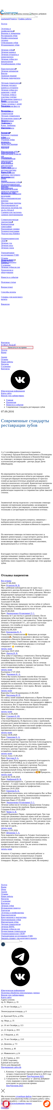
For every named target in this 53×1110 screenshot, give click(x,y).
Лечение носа (7, 245)
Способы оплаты (8, 292)
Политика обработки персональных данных (20, 993)
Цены (3, 355)
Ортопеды (5, 133)
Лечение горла (7, 248)
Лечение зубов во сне (10, 267)
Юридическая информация (13, 391)
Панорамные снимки (10, 229)
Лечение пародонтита (10, 78)
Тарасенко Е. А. (13, 737)
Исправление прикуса (10, 118)
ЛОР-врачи (6, 162)
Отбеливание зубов (9, 43)
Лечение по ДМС (8, 193)
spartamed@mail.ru (9, 19)
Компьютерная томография (7, 225)
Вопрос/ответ (7, 287)
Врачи (3, 352)
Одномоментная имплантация (8, 159)
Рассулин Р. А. (12, 758)
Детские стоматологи (10, 116)
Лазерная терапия (8, 76)
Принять (5, 1108)
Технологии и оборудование (7, 271)
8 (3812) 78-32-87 (27, 1062)
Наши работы (7, 362)
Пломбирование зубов (11, 64)
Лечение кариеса (8, 52)
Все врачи (5, 106)
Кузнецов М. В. (13, 585)
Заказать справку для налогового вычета (19, 938)
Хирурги (5, 148)
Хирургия (5, 910)
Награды (5, 364)
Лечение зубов (7, 50)
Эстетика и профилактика (7, 30)
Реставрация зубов (9, 36)
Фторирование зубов (10, 45)
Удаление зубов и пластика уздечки (8, 96)
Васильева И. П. (13, 695)
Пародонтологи (8, 152)
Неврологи (6, 167)
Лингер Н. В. (12, 653)
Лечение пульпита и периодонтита (10, 55)
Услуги (4, 350)
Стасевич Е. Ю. (13, 716)
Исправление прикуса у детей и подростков (11, 100)
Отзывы (4, 359)
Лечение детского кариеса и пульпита (9, 86)
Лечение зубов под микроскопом (9, 60)
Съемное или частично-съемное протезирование (12, 213)
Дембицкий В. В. (13, 779)
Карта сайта (6, 393)
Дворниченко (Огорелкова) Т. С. (20, 613)
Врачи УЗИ (6, 172)
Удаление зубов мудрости (8, 141)
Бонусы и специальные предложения (11, 187)
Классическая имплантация (7, 164)
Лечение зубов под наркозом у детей (9, 91)
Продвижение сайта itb (11, 1067)
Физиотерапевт (8, 177)
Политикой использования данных (16, 1103)
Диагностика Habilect (10, 233)
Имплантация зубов (10, 922)
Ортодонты (6, 143)
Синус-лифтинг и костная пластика (9, 169)
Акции (4, 357)
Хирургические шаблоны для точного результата (10, 174)
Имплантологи (7, 128)
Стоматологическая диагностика (9, 220)
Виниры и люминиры (10, 33)
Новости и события (9, 277)
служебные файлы (23, 1096)
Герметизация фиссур (10, 106)
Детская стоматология (10, 83)
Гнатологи (5, 138)
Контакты (5, 369)
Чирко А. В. (11, 812)
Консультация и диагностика (13, 917)
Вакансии (5, 304)
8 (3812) (8, 345)
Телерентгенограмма (10, 231)
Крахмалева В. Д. (14, 632)
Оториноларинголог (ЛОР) (13, 934)
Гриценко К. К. (13, 791)
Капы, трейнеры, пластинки (8, 126)
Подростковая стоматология (7, 112)
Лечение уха (6, 243)
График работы (25, 19)
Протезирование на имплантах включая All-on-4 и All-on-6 (11, 207)
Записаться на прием (17, 347)
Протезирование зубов (11, 182)
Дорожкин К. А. (13, 674)
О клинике (6, 366)
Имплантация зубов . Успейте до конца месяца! (24, 4)
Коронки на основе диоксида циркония (9, 190)
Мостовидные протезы (11, 203)
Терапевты (5, 111)
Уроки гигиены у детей (11, 104)
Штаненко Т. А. (13, 833)
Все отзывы (6, 581)
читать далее (6, 649)
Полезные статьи (8, 282)
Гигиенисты (6, 157)
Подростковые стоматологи (7, 122)
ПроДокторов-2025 (35, 1076)
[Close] (2, 9)
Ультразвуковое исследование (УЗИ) (10, 254)
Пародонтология (8, 69)
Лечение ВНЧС (8, 927)
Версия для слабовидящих (12, 396)
